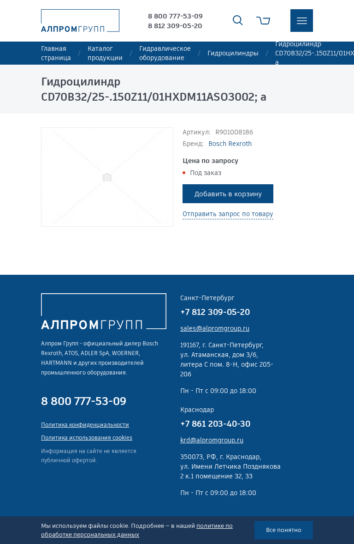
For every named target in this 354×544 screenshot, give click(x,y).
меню (301, 20)
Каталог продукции (105, 53)
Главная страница (56, 53)
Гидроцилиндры (233, 53)
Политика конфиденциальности (85, 425)
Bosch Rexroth (230, 143)
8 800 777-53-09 (175, 16)
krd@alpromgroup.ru (211, 440)
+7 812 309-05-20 (215, 312)
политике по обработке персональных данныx (137, 530)
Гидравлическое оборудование (165, 53)
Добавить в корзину (228, 194)
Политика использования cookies (86, 437)
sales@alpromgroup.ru (214, 328)
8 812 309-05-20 (175, 25)
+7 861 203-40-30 (215, 424)
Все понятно (283, 530)
